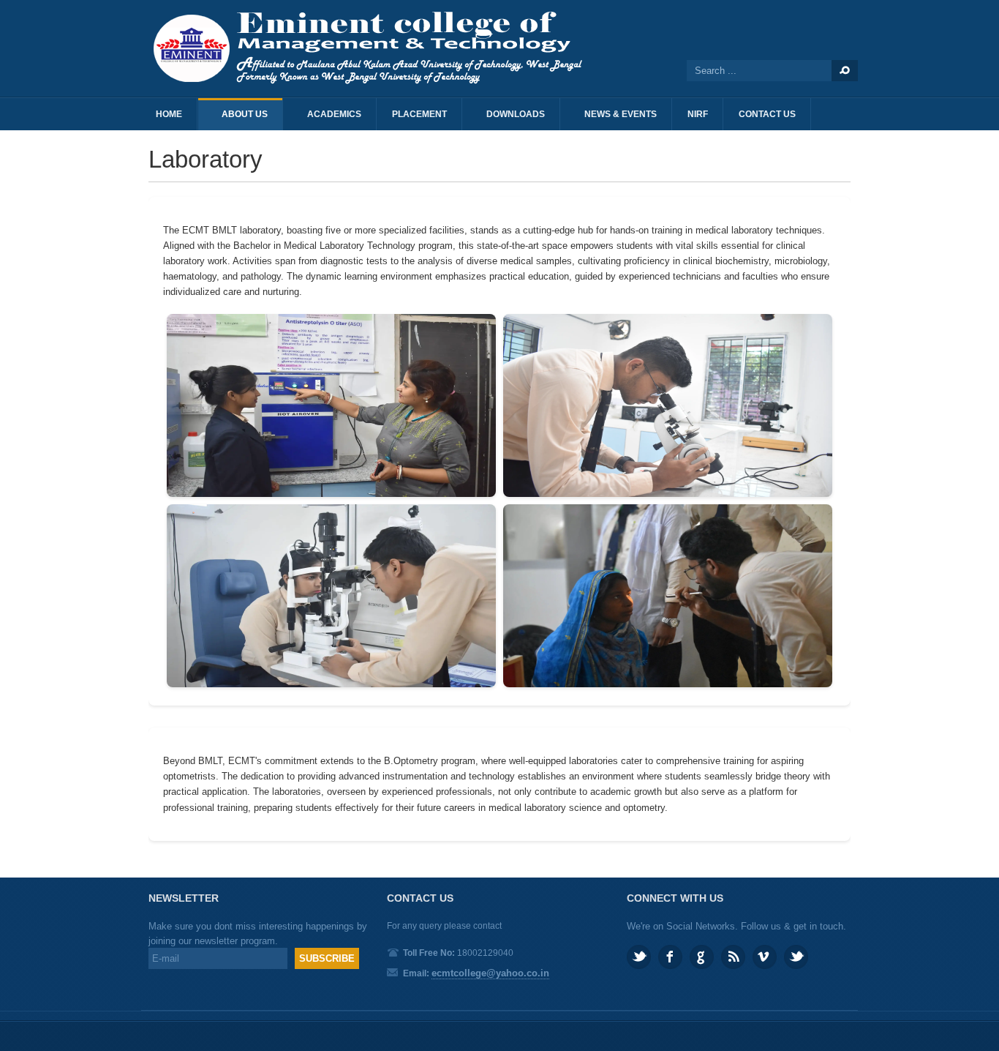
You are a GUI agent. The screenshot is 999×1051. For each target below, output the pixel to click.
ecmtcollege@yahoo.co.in (490, 973)
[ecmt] (375, 48)
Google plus (702, 957)
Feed (733, 957)
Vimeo (765, 957)
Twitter (639, 957)
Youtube (796, 957)
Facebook (670, 957)
